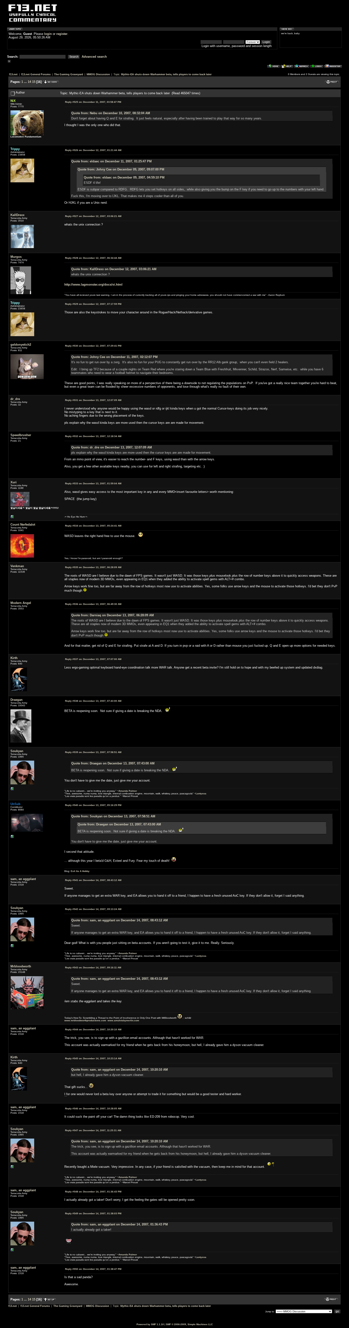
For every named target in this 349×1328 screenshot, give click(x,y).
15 (33, 82)
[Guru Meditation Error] (12, 518)
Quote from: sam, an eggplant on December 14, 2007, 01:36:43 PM (119, 1224)
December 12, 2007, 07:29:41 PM (93, 345)
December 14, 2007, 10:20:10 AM (93, 1029)
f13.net (13, 74)
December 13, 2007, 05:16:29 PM (93, 805)
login (48, 34)
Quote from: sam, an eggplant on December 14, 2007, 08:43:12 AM (119, 920)
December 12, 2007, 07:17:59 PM (93, 304)
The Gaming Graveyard (68, 74)
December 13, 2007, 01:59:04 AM (93, 483)
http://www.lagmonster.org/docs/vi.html (93, 284)
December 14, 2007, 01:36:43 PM (93, 1191)
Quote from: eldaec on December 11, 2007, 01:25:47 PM (111, 161)
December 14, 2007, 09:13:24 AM (93, 909)
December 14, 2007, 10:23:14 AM (93, 1058)
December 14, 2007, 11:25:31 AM (93, 1130)
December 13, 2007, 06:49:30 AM (93, 604)
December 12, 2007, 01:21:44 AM (93, 150)
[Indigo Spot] (12, 790)
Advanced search (94, 56)
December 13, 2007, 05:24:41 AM (93, 525)
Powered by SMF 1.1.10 (150, 1324)
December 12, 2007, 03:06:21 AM (93, 216)
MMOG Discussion (98, 74)
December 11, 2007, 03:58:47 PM (93, 102)
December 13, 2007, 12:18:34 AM (93, 436)
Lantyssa (201, 793)
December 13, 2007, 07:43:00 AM (93, 701)
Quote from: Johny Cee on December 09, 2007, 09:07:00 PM (121, 169)
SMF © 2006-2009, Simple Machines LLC (189, 1324)
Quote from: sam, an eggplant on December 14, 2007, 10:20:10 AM (119, 1069)
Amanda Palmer (127, 791)
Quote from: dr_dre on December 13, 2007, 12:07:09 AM (111, 447)
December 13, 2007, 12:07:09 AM (93, 400)
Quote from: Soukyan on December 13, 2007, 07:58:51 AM (113, 816)
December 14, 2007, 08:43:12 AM (93, 880)
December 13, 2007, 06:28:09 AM (93, 567)
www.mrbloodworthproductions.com (85, 1020)
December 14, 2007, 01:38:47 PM (93, 1269)
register (61, 34)
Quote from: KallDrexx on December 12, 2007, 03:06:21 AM (113, 269)
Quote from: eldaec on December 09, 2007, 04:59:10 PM (124, 177)
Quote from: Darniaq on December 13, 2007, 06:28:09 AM (112, 615)
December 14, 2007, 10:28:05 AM (93, 1108)
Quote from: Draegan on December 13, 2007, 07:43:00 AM (113, 763)
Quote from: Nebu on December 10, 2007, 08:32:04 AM (110, 113)
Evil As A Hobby (80, 871)
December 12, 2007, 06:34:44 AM (93, 258)
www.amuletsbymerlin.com (123, 1020)
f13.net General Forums (36, 74)
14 (29, 82)
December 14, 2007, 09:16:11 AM (93, 967)
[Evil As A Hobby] (12, 837)
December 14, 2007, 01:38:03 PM (93, 1213)
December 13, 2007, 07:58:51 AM (93, 752)
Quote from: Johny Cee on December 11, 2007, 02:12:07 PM (114, 357)
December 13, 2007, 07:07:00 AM (93, 659)
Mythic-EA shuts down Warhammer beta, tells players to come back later (166, 74)
